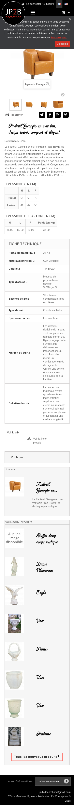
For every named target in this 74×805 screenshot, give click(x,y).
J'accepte (62, 43)
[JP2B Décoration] (13, 13)
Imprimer (17, 114)
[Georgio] (16, 105)
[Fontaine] (17, 736)
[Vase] (17, 680)
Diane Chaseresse (44, 567)
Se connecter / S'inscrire (40, 3)
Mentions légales (26, 796)
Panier (42, 649)
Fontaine (43, 734)
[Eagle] (17, 595)
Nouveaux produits (18, 522)
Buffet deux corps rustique (47, 538)
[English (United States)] (66, 4)
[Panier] (17, 651)
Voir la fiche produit (40, 440)
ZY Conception (60, 796)
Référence (11, 141)
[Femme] (17, 566)
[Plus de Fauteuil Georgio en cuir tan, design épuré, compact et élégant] (17, 486)
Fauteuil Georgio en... (47, 487)
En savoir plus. (59, 37)
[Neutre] (17, 708)
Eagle (41, 592)
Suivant (63, 94)
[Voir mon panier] (66, 12)
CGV (11, 796)
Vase (40, 621)
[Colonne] (17, 623)
